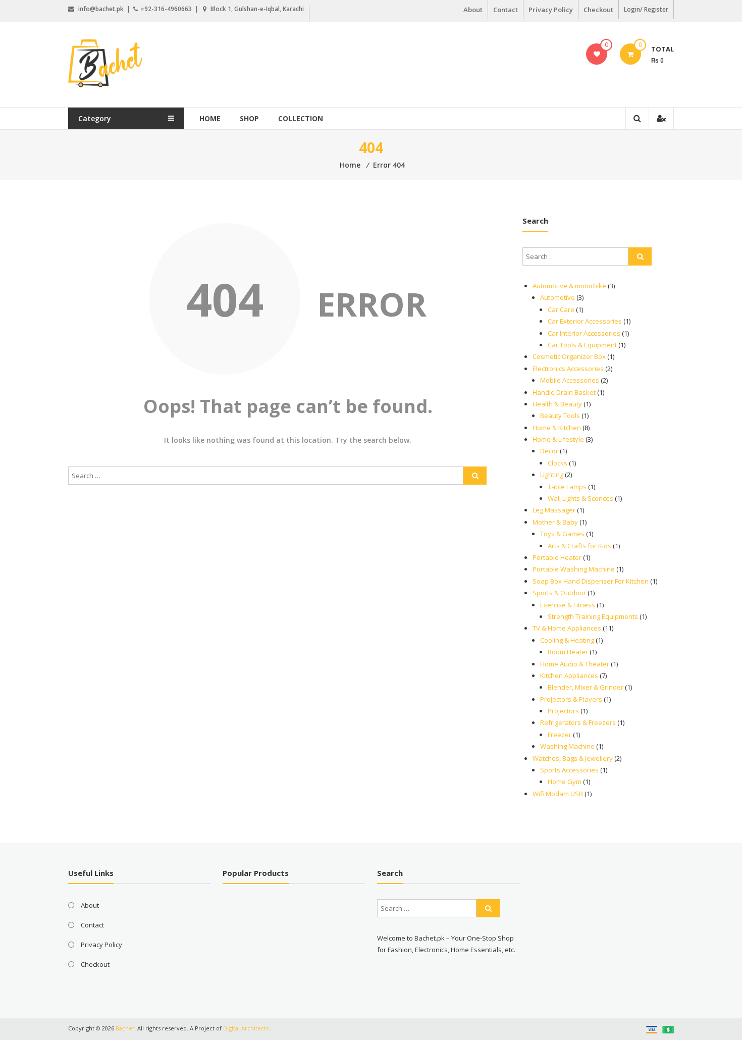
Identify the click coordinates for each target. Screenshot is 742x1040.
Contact (505, 9)
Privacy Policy (550, 9)
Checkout (598, 9)
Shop (249, 118)
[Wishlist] (597, 54)
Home (210, 118)
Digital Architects (246, 1028)
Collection (300, 118)
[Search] (475, 475)
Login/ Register (646, 9)
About (473, 9)
